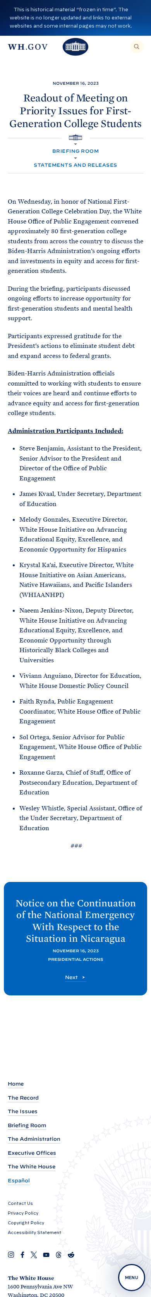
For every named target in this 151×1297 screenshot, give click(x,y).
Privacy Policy (23, 1213)
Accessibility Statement (34, 1232)
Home (16, 1084)
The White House (31, 1167)
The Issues (23, 1111)
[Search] (136, 46)
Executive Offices (32, 1153)
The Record (23, 1098)
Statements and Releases (75, 165)
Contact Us (20, 1203)
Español (19, 1181)
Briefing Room (75, 151)
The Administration (34, 1139)
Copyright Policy (26, 1222)
